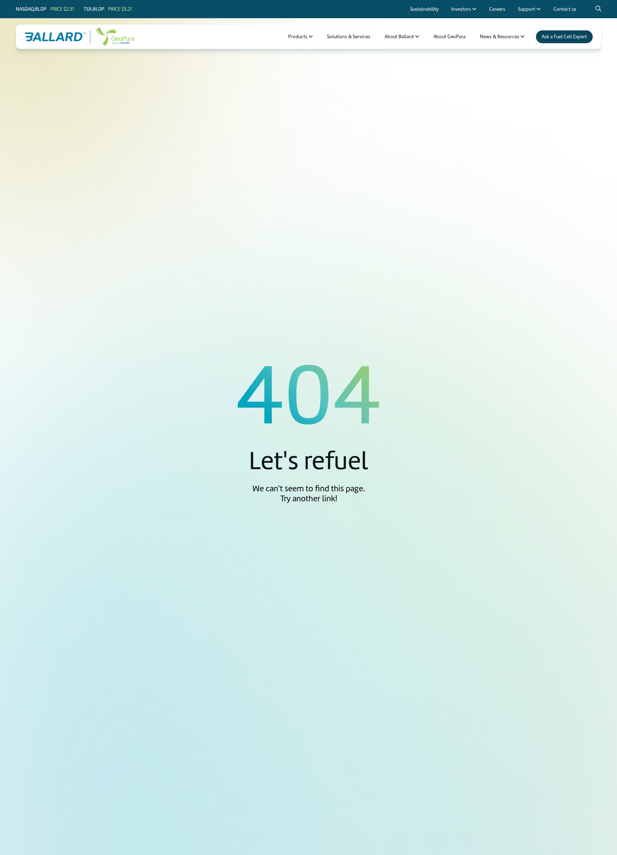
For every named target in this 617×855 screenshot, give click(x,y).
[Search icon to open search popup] (598, 9)
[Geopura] (115, 36)
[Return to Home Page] (55, 36)
